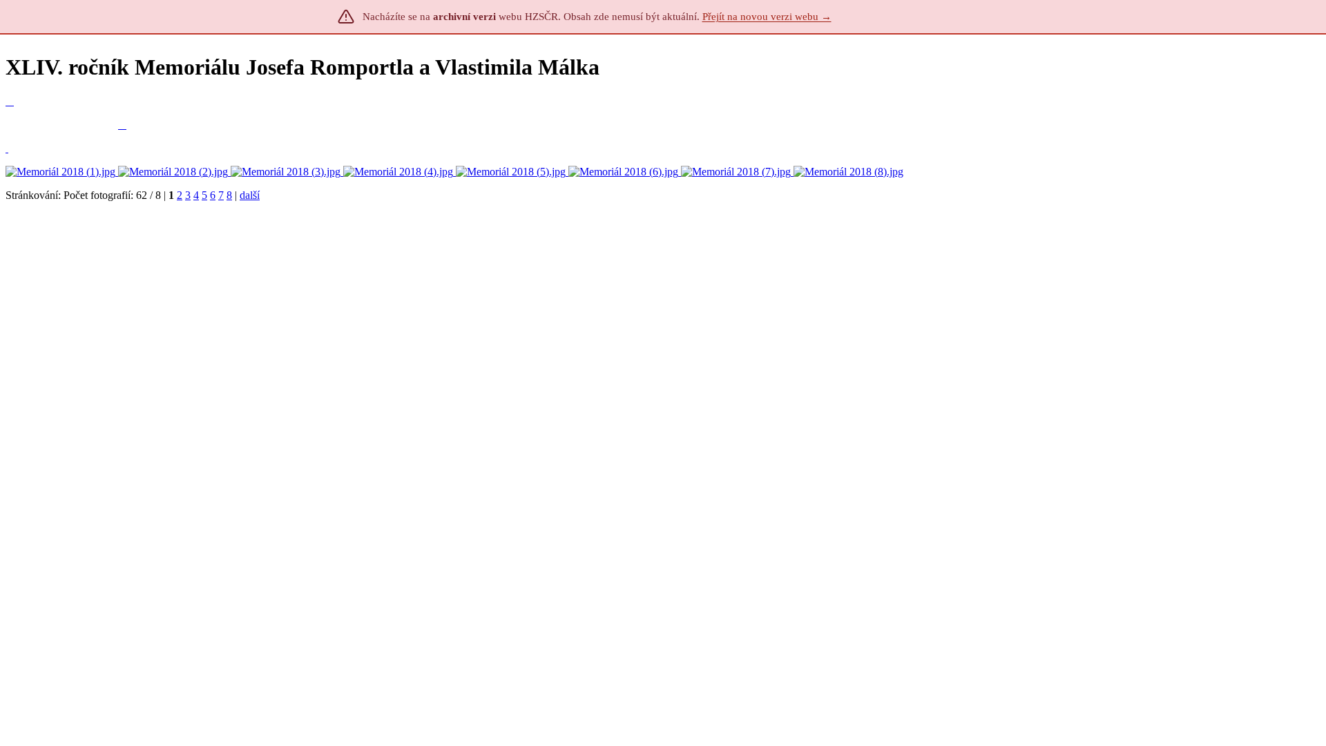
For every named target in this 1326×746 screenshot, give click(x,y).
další (250, 195)
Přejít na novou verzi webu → (767, 16)
